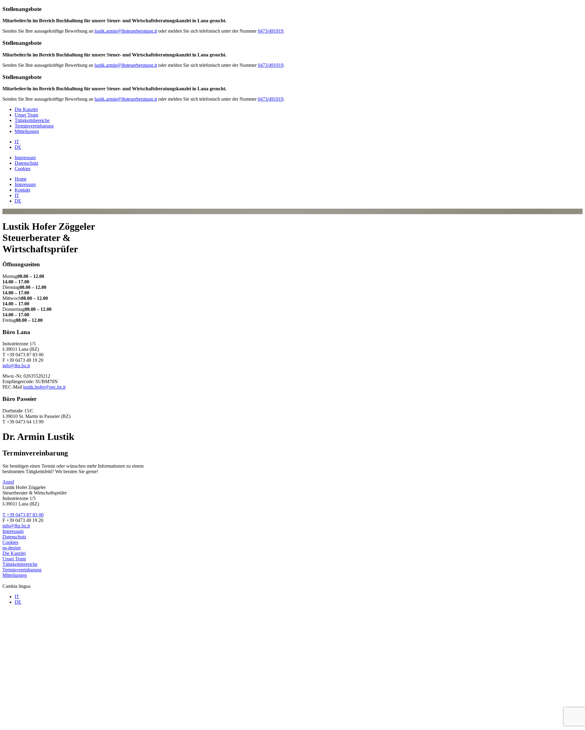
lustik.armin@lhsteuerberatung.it (125, 31)
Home (21, 179)
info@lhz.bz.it (16, 365)
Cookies (22, 168)
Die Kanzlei (26, 109)
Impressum (25, 157)
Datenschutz (26, 163)
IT (17, 141)
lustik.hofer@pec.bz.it (44, 387)
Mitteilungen (27, 131)
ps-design (11, 547)
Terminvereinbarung (34, 125)
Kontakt (22, 189)
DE (18, 147)
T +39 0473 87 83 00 (23, 514)
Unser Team (26, 114)
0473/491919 (270, 31)
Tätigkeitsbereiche (32, 120)
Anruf (8, 481)
